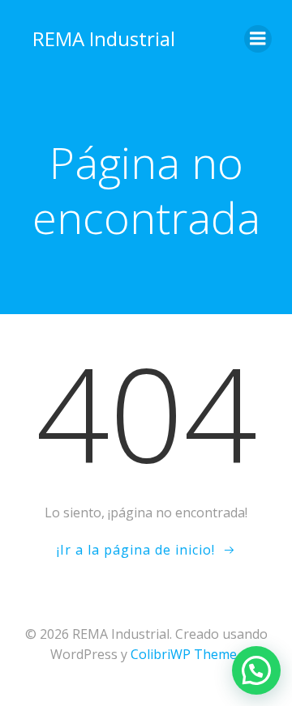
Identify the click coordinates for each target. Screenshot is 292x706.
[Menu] (258, 39)
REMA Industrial (103, 38)
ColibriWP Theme (184, 654)
